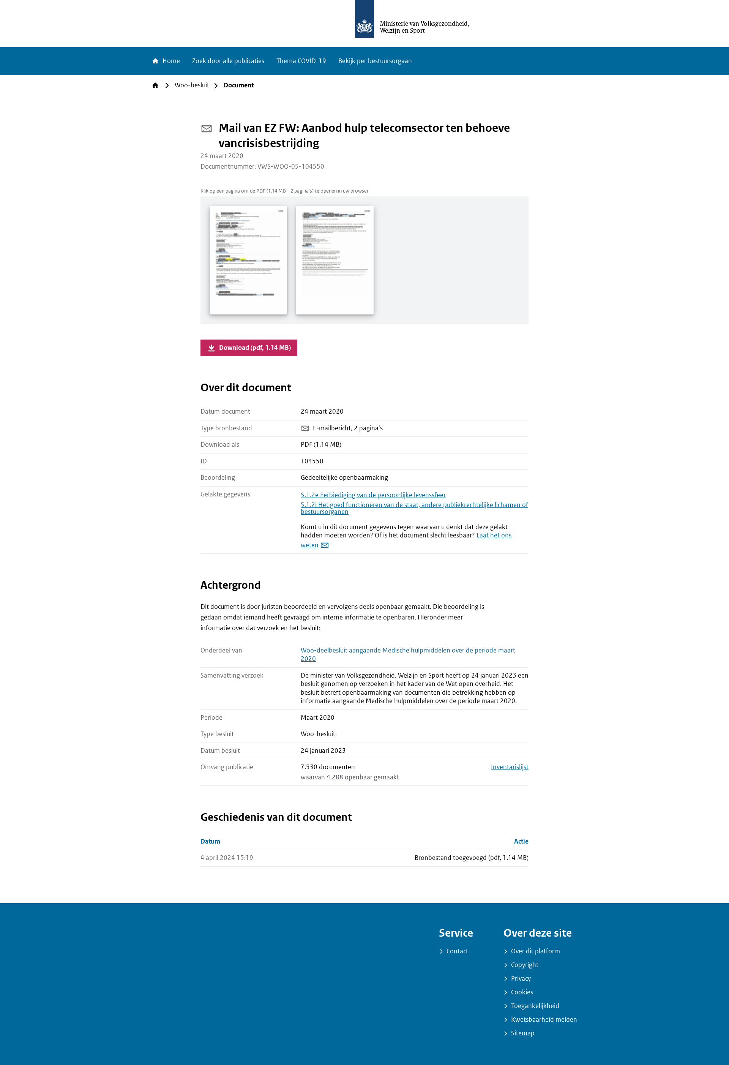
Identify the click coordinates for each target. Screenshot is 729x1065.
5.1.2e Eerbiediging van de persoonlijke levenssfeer (373, 495)
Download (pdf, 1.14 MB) (255, 348)
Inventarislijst (510, 767)
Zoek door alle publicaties (228, 61)
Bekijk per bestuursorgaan (375, 61)
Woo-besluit (192, 85)
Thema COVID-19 (301, 61)
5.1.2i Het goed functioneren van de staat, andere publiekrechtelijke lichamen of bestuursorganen (414, 508)
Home (170, 61)
